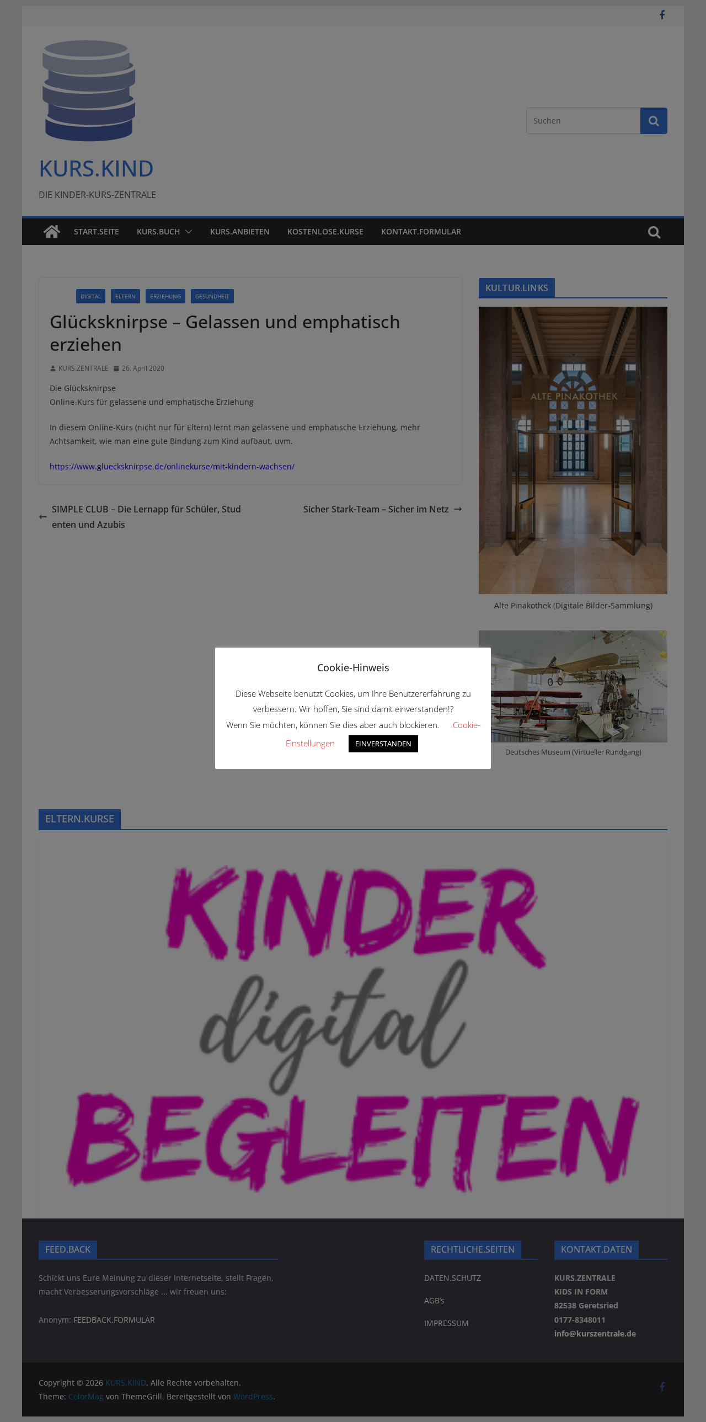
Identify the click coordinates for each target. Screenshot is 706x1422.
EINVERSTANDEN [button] (383, 744)
